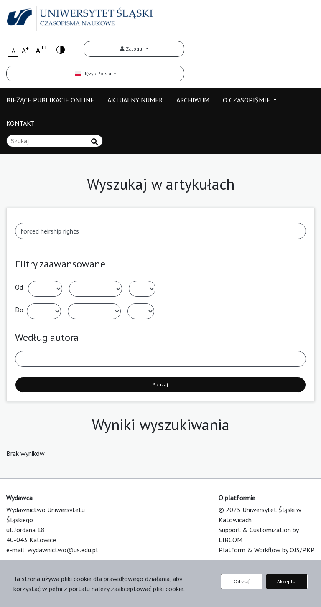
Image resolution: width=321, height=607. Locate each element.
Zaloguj (135, 49)
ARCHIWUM (192, 100)
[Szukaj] (94, 141)
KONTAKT (20, 123)
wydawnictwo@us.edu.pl (63, 550)
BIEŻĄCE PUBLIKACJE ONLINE (50, 100)
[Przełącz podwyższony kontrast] (61, 49)
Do (19, 309)
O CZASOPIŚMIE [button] (247, 100)
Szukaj (160, 384)
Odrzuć (242, 581)
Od (19, 287)
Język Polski (96, 73)
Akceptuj (287, 581)
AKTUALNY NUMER (135, 100)
